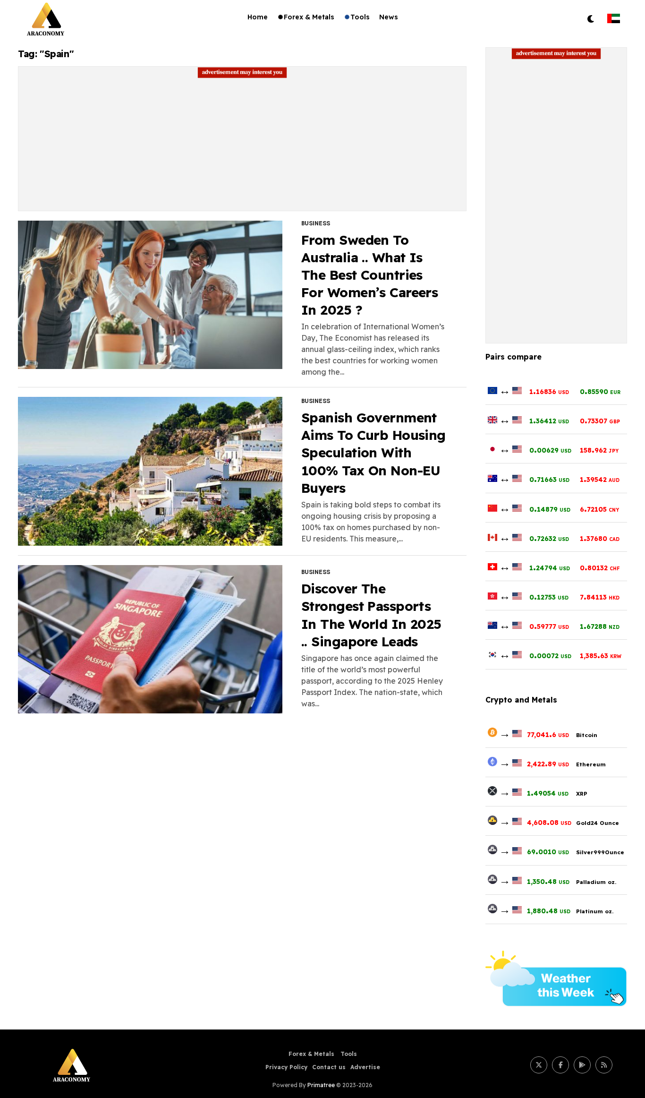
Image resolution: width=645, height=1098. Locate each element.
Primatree (321, 1085)
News (388, 17)
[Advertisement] (242, 144)
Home (257, 17)
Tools (360, 17)
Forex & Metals (309, 17)
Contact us (329, 1067)
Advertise (365, 1067)
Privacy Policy (286, 1067)
